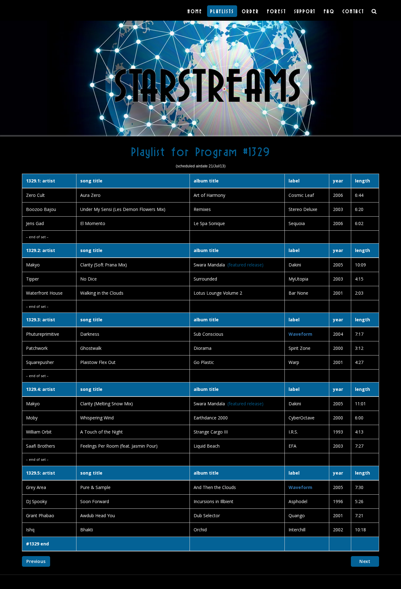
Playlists (222, 11)
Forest (276, 11)
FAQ (329, 11)
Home (194, 11)
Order (250, 11)
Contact (353, 11)
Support (305, 11)
